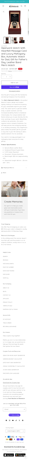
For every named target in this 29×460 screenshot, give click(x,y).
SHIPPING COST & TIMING (10, 309)
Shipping (10, 70)
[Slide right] (27, 40)
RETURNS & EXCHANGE (9, 326)
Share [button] (4, 172)
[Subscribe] (24, 409)
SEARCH (5, 256)
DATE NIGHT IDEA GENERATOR (12, 362)
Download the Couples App (11, 382)
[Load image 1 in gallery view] (7, 40)
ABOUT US (6, 288)
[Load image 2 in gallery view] (14, 40)
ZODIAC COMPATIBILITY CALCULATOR (14, 366)
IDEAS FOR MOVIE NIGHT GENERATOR (14, 355)
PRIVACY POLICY (7, 302)
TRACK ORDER (7, 323)
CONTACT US (6, 295)
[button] (3, 6)
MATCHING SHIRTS (8, 263)
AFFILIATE (6, 298)
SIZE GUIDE (6, 274)
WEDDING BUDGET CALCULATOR (12, 359)
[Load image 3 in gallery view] (22, 40)
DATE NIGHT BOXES (8, 270)
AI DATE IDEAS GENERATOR (11, 369)
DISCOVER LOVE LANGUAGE (11, 373)
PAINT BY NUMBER (8, 267)
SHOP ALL (6, 278)
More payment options (14, 91)
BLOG (4, 291)
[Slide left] (1, 40)
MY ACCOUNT (7, 319)
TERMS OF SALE (7, 305)
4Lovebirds (11, 442)
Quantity (3, 73)
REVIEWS (5, 260)
